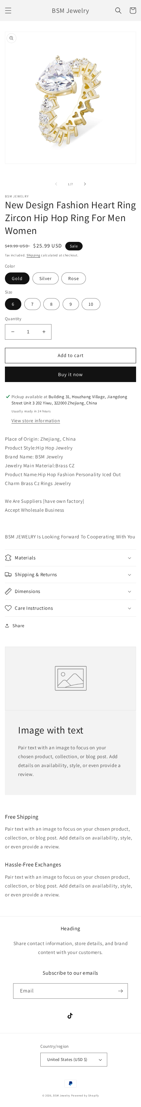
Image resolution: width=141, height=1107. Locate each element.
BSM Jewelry (62, 1095)
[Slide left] (56, 184)
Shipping (33, 255)
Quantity (13, 319)
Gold (17, 278)
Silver (45, 278)
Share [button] (18, 626)
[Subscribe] (120, 991)
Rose (73, 278)
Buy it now (70, 374)
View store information (35, 421)
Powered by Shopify (85, 1095)
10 (91, 304)
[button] (8, 10)
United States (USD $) (67, 1059)
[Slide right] (85, 184)
